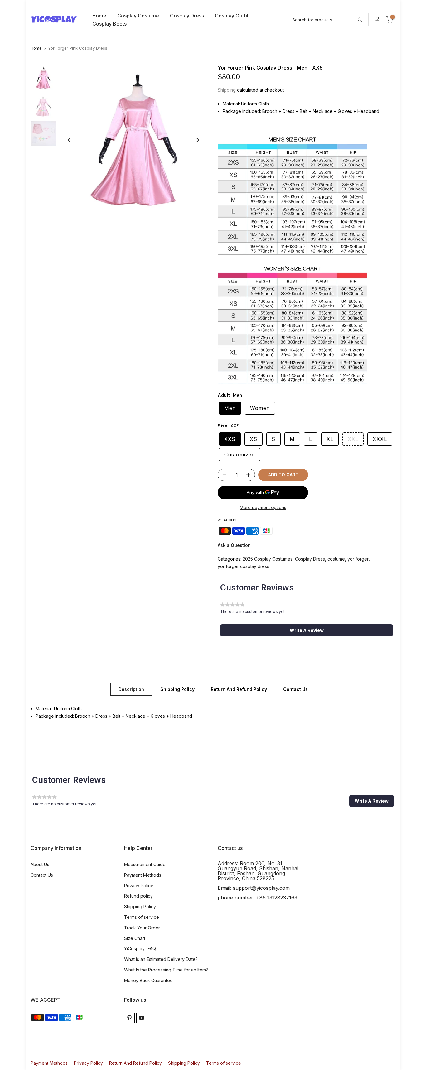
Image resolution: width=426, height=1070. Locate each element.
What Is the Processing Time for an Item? (166, 969)
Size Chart (134, 938)
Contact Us (295, 689)
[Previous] (69, 140)
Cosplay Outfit (232, 15)
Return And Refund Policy (239, 689)
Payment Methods (142, 875)
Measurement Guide (145, 864)
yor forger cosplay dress (243, 566)
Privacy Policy (138, 885)
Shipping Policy (177, 689)
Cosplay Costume (138, 15)
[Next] (197, 140)
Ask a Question (234, 545)
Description (131, 689)
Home (99, 15)
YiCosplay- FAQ (140, 948)
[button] (306, 630)
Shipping (227, 90)
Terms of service (141, 917)
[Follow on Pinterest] (129, 1018)
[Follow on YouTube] (141, 1018)
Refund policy (138, 896)
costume (336, 559)
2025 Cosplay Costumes (268, 559)
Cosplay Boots (109, 24)
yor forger (358, 559)
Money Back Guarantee (148, 980)
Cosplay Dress (187, 15)
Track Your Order (142, 927)
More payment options (263, 507)
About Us (40, 864)
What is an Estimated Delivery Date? (161, 959)
